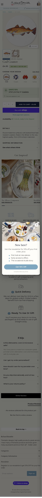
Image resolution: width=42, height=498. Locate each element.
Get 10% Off (21, 267)
